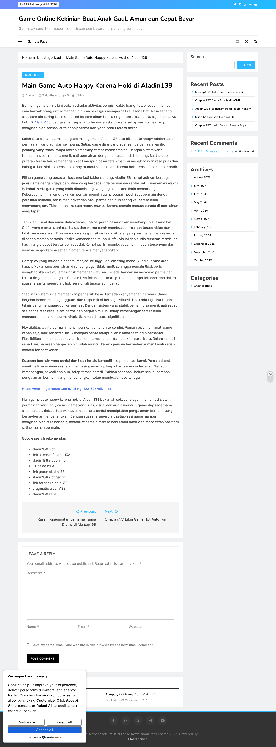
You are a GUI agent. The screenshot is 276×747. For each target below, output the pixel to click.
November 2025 (204, 252)
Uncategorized (33, 75)
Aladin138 (42, 122)
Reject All (64, 722)
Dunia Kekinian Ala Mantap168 (214, 117)
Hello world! (247, 152)
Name (33, 626)
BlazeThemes (137, 739)
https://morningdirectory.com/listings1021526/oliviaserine (69, 389)
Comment (36, 573)
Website (135, 626)
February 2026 (203, 227)
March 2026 (201, 219)
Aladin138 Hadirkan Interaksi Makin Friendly (223, 109)
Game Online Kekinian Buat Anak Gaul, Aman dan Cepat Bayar (106, 19)
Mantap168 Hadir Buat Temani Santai (219, 92)
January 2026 (202, 235)
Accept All (44, 730)
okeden (31, 95)
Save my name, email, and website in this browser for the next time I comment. (93, 645)
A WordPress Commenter (214, 151)
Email (83, 626)
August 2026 (202, 177)
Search (197, 56)
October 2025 (203, 260)
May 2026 (200, 202)
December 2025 (204, 244)
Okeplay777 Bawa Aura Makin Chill (133, 694)
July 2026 (200, 186)
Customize (26, 722)
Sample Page (37, 41)
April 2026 (201, 211)
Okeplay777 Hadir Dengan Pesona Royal (221, 125)
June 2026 (200, 194)
